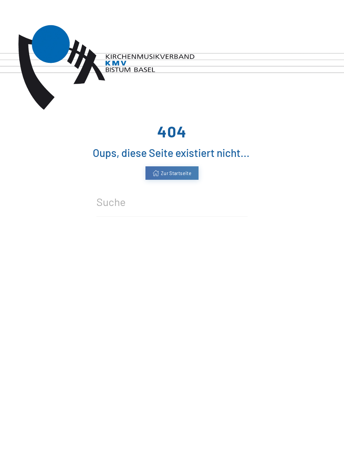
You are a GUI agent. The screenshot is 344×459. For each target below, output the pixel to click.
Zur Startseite (176, 173)
